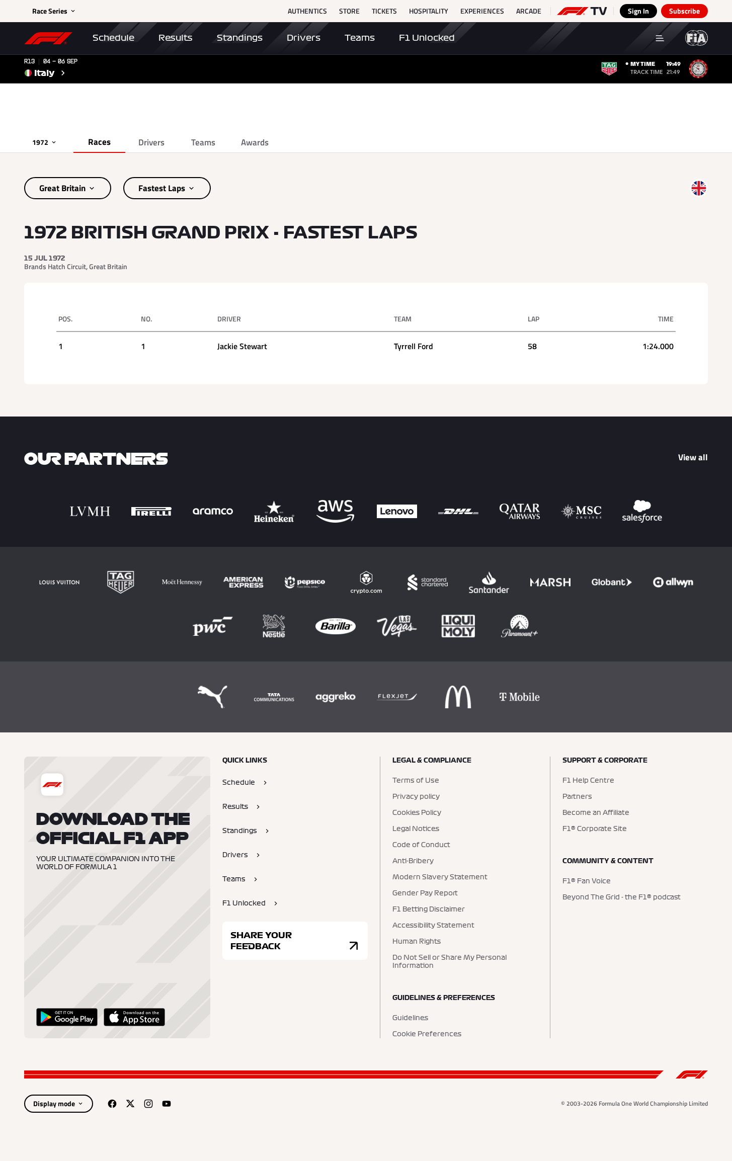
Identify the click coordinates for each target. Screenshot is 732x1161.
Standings (240, 38)
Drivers (303, 38)
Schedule (113, 38)
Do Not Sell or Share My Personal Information (449, 962)
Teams (360, 38)
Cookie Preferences (426, 1034)
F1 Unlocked (427, 38)
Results (175, 38)
